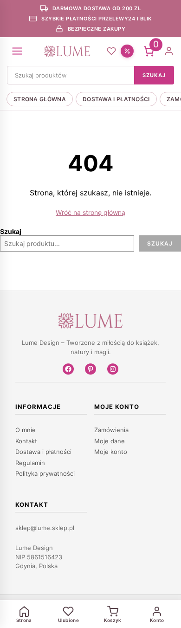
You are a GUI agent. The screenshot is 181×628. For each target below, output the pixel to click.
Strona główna (39, 99)
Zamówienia (111, 430)
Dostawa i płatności (116, 99)
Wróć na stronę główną (90, 212)
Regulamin (30, 462)
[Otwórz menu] (17, 51)
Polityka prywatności (45, 473)
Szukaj (10, 231)
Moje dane (109, 441)
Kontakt (26, 441)
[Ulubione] (111, 51)
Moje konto (110, 451)
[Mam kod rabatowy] (127, 51)
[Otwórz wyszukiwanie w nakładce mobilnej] (90, 75)
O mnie (25, 430)
